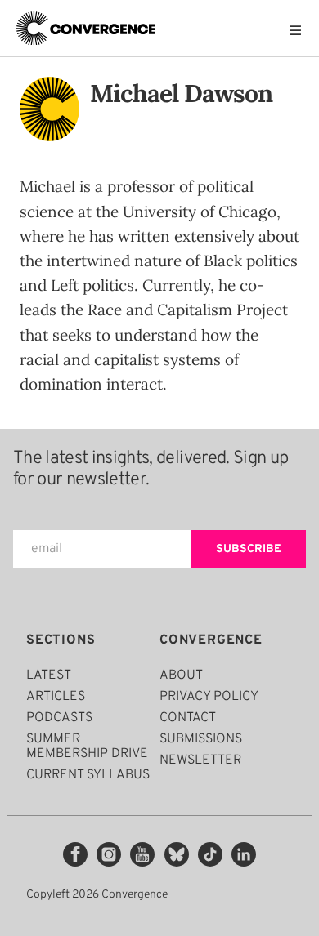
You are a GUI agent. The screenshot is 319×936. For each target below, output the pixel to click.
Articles (55, 697)
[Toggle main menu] (299, 30)
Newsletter (200, 760)
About (181, 675)
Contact (188, 718)
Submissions (201, 739)
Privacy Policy (209, 697)
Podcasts (59, 718)
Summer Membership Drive (87, 746)
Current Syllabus (88, 775)
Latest (48, 675)
